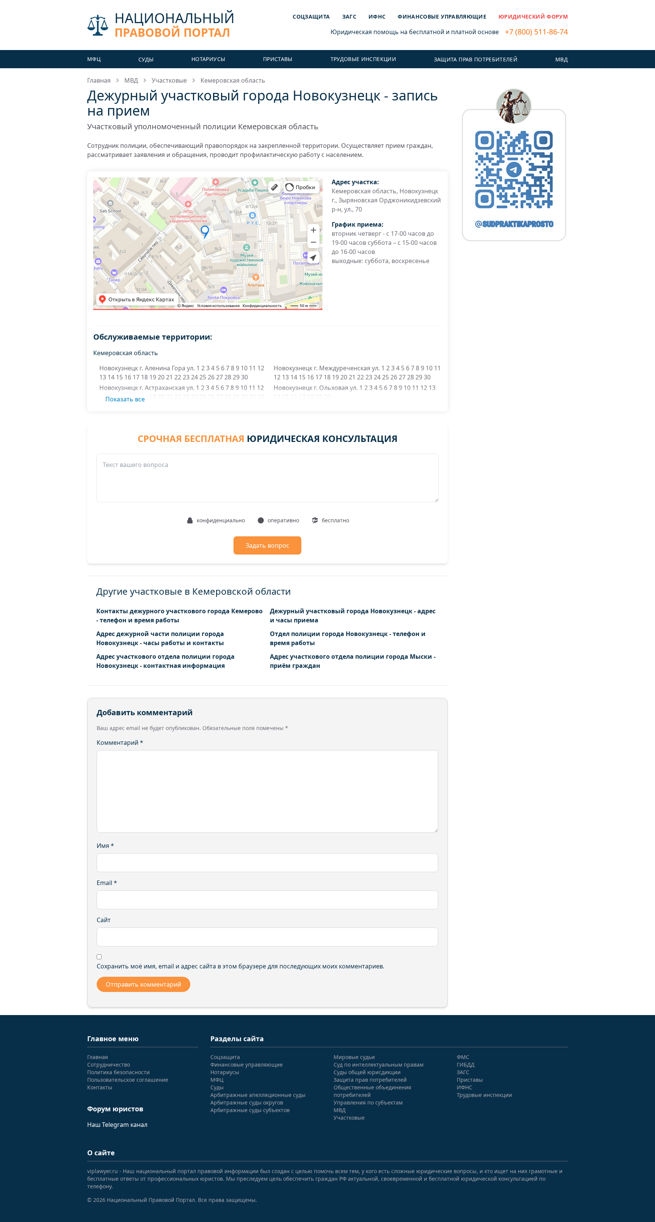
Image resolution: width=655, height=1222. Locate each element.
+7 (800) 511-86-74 (536, 32)
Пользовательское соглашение (127, 1079)
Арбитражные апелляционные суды (258, 1094)
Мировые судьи (354, 1057)
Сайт (104, 920)
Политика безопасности (118, 1072)
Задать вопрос (267, 545)
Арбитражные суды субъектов (250, 1110)
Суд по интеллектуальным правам (378, 1064)
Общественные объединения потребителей (372, 1091)
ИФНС (376, 16)
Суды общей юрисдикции (367, 1072)
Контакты (99, 1087)
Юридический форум (533, 16)
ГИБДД (466, 1064)
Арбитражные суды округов (246, 1102)
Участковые (169, 80)
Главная (99, 80)
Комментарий (120, 742)
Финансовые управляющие (442, 16)
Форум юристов (115, 1108)
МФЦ (93, 59)
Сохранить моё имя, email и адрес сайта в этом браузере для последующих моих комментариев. (240, 966)
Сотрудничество (108, 1064)
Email (107, 883)
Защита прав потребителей (475, 59)
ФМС (463, 1057)
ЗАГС (349, 16)
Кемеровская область (233, 80)
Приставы (278, 59)
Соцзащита (311, 16)
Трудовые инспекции (363, 59)
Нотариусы (208, 59)
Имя (105, 845)
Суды (146, 59)
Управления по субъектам (368, 1102)
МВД (561, 59)
